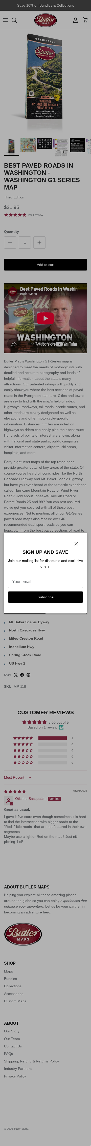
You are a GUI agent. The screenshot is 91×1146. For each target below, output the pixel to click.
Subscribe (46, 597)
